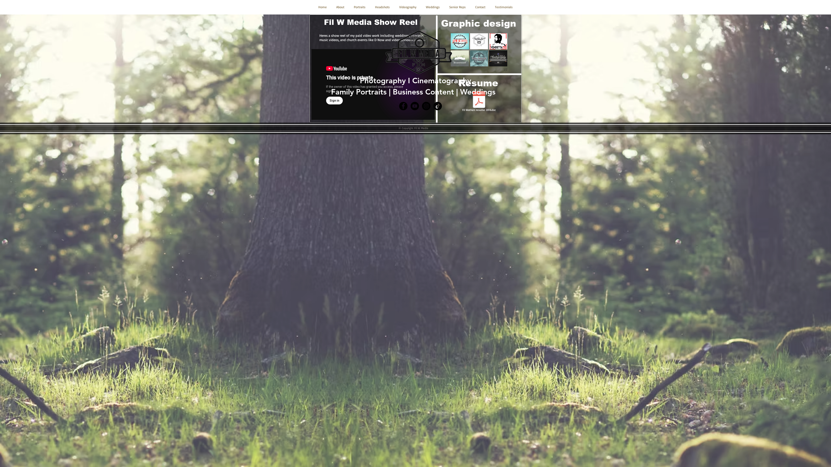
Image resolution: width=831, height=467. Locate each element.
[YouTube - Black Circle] (415, 106)
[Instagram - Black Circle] (426, 106)
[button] (479, 41)
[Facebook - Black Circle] (403, 106)
